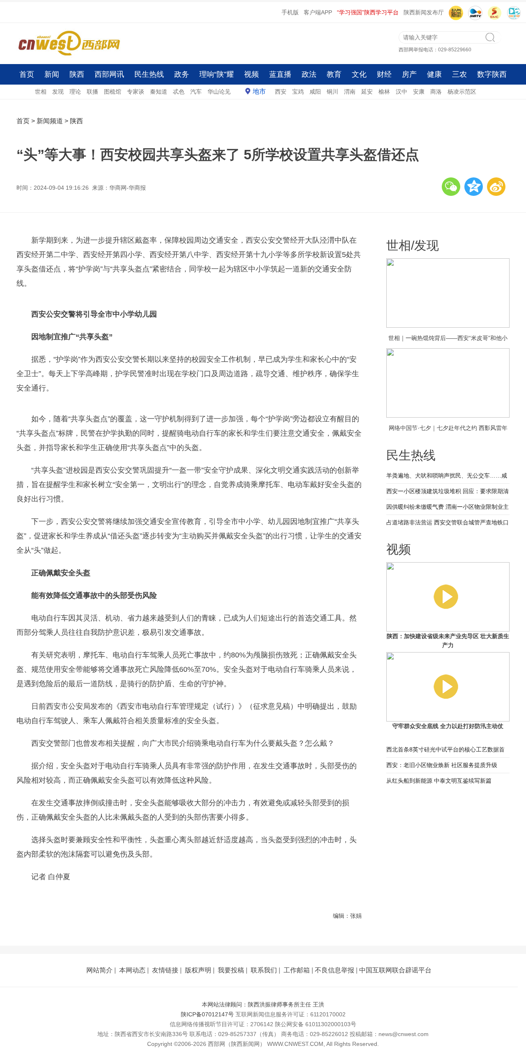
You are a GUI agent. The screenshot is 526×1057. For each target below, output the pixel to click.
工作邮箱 (297, 970)
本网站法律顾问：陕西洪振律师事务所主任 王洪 (263, 1004)
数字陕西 (492, 74)
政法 (309, 74)
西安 (280, 91)
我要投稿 (231, 970)
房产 (409, 74)
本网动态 (132, 970)
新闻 (51, 74)
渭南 (349, 91)
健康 (434, 74)
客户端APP (318, 12)
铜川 (332, 91)
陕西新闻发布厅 (424, 12)
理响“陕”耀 (216, 74)
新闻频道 (50, 120)
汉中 (401, 91)
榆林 (384, 91)
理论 (75, 91)
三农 (459, 74)
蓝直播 (280, 74)
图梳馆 (112, 91)
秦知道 (158, 91)
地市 (259, 91)
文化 (359, 74)
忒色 (179, 91)
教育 (334, 74)
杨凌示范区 (462, 91)
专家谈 (135, 91)
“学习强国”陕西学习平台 (368, 12)
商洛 (436, 91)
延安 (367, 91)
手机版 (290, 12)
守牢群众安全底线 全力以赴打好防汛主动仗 (447, 726)
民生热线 (149, 74)
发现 (58, 91)
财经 (384, 74)
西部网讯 (109, 74)
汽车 (196, 91)
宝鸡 (298, 91)
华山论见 (219, 91)
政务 (181, 74)
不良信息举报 (334, 970)
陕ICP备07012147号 (207, 1014)
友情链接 (165, 970)
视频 (251, 74)
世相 (40, 91)
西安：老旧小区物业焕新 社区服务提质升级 (441, 765)
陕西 (76, 74)
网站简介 (99, 970)
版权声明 (198, 970)
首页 (26, 74)
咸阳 (315, 91)
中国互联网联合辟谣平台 (395, 970)
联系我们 (264, 970)
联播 (92, 91)
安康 (418, 91)
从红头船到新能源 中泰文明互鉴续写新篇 (438, 780)
